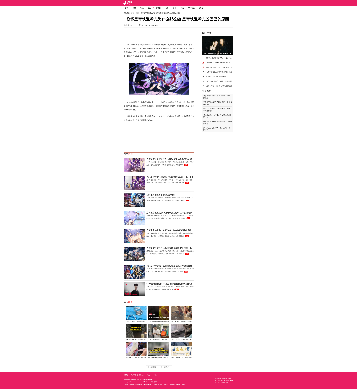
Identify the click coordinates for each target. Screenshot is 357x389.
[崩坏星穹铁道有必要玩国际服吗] (134, 200)
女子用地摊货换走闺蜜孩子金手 (158, 321)
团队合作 (141, 375)
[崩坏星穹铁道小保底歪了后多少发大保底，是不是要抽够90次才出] (134, 183)
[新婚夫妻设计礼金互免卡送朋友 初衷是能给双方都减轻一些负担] (181, 349)
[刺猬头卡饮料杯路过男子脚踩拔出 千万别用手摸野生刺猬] (136, 331)
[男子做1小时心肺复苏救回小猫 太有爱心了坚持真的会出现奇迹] (181, 313)
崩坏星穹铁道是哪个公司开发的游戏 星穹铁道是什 (169, 212)
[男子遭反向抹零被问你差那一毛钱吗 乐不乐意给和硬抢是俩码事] (136, 349)
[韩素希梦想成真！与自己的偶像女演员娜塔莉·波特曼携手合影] (219, 45)
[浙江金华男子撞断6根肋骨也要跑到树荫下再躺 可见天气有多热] (158, 349)
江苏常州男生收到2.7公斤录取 (158, 339)
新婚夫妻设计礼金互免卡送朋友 (181, 357)
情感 (174, 8)
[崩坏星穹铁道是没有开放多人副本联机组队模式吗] (134, 236)
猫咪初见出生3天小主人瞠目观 (181, 339)
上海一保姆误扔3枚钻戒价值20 (136, 321)
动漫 (166, 8)
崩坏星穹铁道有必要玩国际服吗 (160, 195)
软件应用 (191, 8)
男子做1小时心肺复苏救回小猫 (181, 321)
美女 (182, 8)
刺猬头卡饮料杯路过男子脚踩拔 (136, 339)
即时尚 (130, 25)
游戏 (201, 8)
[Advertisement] (159, 36)
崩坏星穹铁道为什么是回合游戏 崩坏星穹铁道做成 (169, 266)
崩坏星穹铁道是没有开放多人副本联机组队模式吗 (168, 230)
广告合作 (149, 375)
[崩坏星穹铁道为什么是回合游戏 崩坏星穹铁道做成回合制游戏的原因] (134, 272)
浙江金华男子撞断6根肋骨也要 (158, 357)
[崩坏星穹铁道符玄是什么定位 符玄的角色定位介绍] (134, 165)
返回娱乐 (166, 367)
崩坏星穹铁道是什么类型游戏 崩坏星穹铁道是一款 (169, 248)
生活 (149, 8)
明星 (142, 8)
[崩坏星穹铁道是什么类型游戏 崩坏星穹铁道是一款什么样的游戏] (134, 254)
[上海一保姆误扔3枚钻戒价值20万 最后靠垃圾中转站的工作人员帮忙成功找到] (136, 313)
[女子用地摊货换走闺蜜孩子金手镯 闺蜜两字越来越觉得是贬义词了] (158, 313)
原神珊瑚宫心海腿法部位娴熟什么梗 (218, 62)
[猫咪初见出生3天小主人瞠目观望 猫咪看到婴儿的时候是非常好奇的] (181, 331)
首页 (126, 8)
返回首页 (153, 367)
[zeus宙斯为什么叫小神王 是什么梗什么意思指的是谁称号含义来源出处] (134, 289)
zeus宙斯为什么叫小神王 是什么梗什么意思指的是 (169, 284)
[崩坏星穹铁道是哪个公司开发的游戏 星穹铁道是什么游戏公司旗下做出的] (134, 218)
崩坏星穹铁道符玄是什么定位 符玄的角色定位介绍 (169, 159)
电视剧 (158, 8)
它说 (156, 375)
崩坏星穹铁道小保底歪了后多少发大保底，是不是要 (169, 177)
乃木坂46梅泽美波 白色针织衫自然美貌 (219, 86)
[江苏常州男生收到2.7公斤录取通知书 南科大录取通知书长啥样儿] (158, 331)
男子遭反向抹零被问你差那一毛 (136, 357)
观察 (134, 8)
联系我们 (133, 375)
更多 (186, 165)
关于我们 (126, 375)
